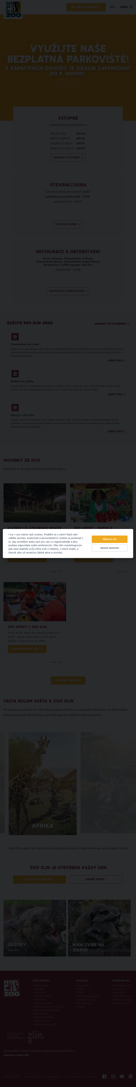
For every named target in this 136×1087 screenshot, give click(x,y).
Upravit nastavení (109, 548)
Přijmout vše (110, 539)
